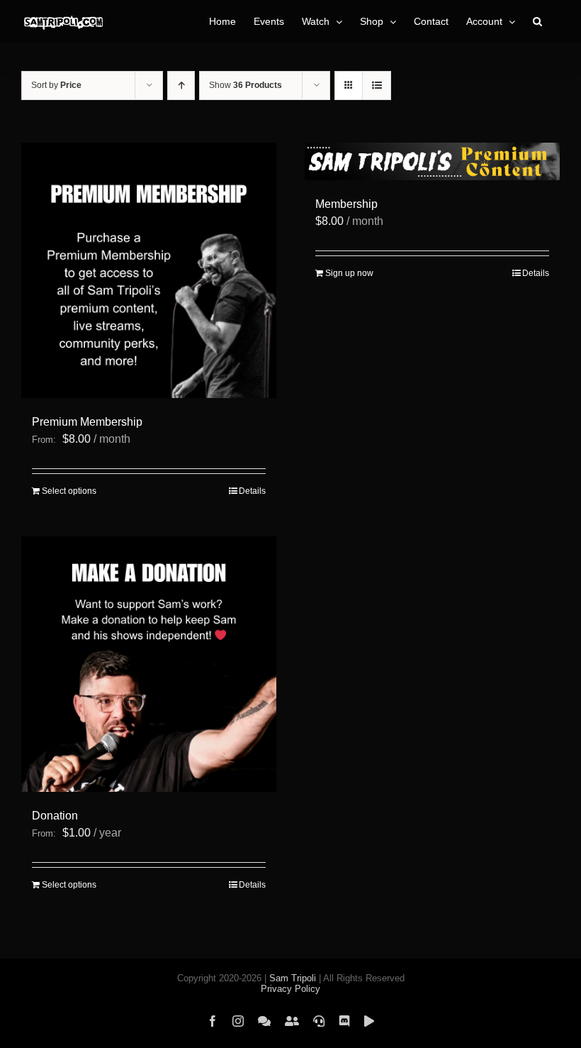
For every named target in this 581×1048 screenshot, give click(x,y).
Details (252, 491)
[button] (537, 21)
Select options (69, 491)
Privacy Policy (290, 988)
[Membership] (432, 161)
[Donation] (148, 664)
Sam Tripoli (292, 978)
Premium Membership (87, 422)
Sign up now (349, 273)
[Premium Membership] (148, 270)
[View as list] (376, 85)
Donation (55, 816)
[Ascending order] (181, 85)
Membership (346, 204)
